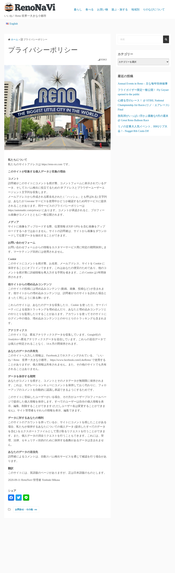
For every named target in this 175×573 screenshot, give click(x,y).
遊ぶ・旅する (119, 9)
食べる (89, 9)
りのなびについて (154, 9)
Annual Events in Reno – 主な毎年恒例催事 (143, 83)
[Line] (26, 497)
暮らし (78, 9)
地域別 (135, 9)
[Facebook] (11, 497)
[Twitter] (19, 497)
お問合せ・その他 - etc (26, 509)
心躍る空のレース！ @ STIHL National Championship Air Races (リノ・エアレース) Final (143, 105)
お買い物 (102, 9)
